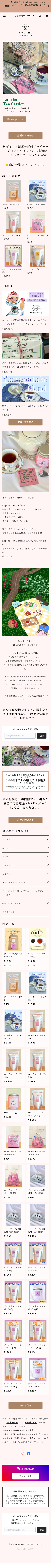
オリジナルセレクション (13, 882)
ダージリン (7, 848)
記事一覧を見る (25, 422)
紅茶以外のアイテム (11, 903)
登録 (42, 735)
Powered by (22, 1549)
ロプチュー (7, 839)
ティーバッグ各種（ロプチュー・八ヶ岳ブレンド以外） (23, 893)
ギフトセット (8, 912)
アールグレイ (8, 865)
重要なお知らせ (25, 135)
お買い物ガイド (25, 820)
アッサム (6, 857)
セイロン (6, 874)
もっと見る (25, 1405)
